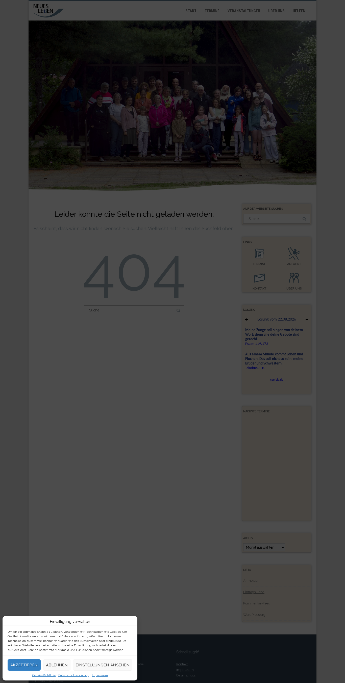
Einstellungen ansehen (103, 665)
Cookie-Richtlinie (44, 675)
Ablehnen (57, 665)
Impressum (100, 675)
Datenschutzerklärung (73, 675)
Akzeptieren (24, 665)
